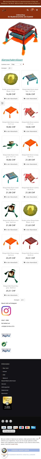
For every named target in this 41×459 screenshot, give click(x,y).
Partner (5, 371)
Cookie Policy (14, 444)
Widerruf (5, 378)
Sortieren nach (5, 64)
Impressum (4, 393)
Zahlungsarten (5, 387)
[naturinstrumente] (4, 10)
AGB (4, 375)
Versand (3, 384)
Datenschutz (4, 390)
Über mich (5, 368)
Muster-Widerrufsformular (8, 381)
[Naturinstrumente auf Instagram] (6, 310)
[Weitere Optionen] (6, 350)
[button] (7, 8)
